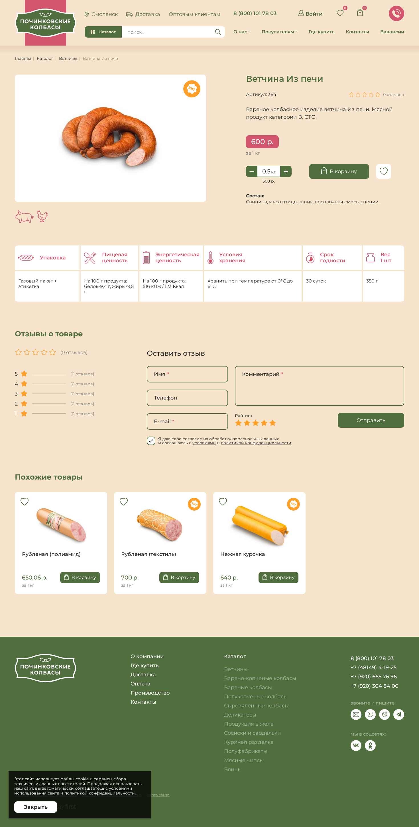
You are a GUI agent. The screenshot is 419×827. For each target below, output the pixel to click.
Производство (150, 693)
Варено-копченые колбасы (260, 678)
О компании (147, 656)
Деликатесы (240, 715)
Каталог (107, 31)
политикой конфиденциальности (256, 442)
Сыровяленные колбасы (256, 706)
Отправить (371, 420)
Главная (23, 58)
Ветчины (68, 58)
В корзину (343, 171)
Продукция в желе (249, 724)
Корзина (362, 11)
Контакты (143, 702)
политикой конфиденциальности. (100, 793)
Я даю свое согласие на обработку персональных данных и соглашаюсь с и (224, 441)
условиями (204, 442)
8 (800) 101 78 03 (254, 13)
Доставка (143, 675)
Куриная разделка (249, 742)
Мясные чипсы (244, 760)
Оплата (140, 684)
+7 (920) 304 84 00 (374, 686)
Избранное (342, 11)
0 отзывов (393, 95)
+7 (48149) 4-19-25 (373, 667)
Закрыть (36, 807)
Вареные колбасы (248, 687)
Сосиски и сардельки (252, 733)
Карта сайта (158, 795)
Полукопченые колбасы (256, 696)
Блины (233, 769)
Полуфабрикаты (245, 751)
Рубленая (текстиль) (160, 528)
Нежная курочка (259, 528)
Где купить (144, 665)
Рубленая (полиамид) (61, 528)
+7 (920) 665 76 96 (374, 677)
